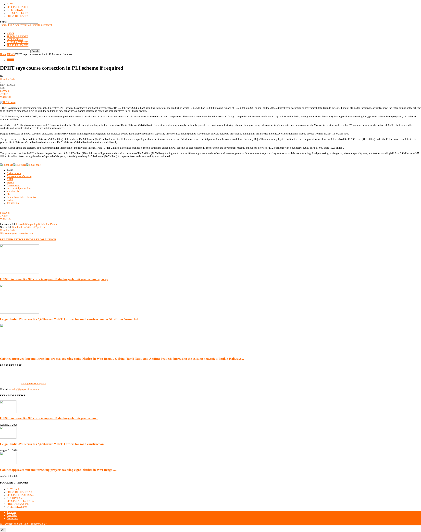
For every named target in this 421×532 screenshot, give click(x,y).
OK (2, 530)
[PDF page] (19, 164)
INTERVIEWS (15, 10)
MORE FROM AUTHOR (41, 239)
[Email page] (33, 164)
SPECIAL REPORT (17, 7)
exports (10, 182)
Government (13, 185)
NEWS (10, 4)
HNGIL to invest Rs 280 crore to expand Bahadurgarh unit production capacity (54, 279)
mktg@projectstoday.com (25, 389)
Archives (11, 512)
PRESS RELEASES (17, 15)
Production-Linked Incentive (21, 197)
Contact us (12, 518)
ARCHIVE (15, 497)
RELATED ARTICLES (13, 239)
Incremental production (19, 188)
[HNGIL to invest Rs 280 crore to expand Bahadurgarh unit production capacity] (19, 272)
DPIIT (10, 179)
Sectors (10, 200)
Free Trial (12, 515)
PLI (9, 194)
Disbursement (14, 173)
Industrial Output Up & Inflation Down (36, 224)
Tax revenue (13, 203)
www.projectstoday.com (33, 383)
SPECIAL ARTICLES (20, 500)
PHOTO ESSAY (18, 503)
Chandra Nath (7, 79)
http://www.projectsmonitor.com (16, 233)
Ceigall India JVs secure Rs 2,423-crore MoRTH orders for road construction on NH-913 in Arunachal (69, 319)
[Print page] (6, 164)
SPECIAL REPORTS (20, 495)
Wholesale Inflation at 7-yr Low (28, 227)
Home (3, 54)
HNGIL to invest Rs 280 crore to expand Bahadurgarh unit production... (49, 418)
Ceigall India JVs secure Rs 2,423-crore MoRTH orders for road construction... (53, 444)
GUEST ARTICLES (17, 13)
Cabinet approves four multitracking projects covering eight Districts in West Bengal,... (58, 470)
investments (13, 191)
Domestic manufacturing (19, 176)
